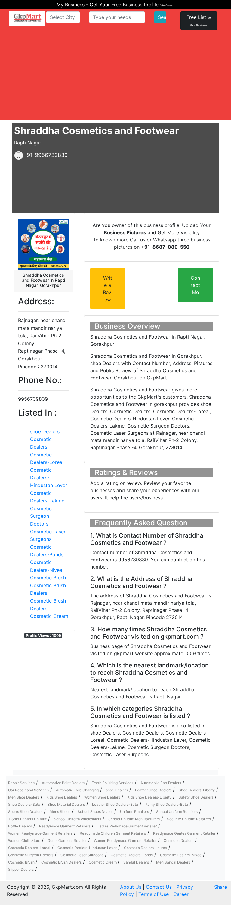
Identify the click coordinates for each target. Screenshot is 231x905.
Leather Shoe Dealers (153, 790)
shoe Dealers (45, 431)
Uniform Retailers (134, 811)
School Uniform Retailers (177, 811)
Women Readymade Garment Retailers (40, 833)
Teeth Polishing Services (112, 783)
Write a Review (107, 288)
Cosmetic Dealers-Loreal (29, 847)
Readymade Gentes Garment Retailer (184, 833)
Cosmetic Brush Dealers (61, 862)
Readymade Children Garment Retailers (113, 833)
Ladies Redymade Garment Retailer (127, 826)
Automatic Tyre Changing (77, 790)
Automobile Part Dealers (160, 783)
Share (220, 887)
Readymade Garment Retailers (64, 826)
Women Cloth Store (24, 840)
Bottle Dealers (20, 826)
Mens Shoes (60, 811)
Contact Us (159, 887)
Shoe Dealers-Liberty (197, 790)
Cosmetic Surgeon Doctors (41, 516)
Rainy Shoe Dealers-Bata (166, 804)
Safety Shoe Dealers (196, 797)
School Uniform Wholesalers (77, 819)
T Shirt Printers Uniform (28, 819)
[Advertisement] (115, 77)
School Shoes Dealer (95, 811)
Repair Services (21, 783)
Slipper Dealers (21, 869)
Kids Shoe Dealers (61, 797)
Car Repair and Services (28, 790)
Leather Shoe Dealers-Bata (115, 804)
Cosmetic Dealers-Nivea (181, 855)
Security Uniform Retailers (189, 819)
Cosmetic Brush (48, 578)
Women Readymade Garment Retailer (125, 840)
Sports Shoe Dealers (25, 811)
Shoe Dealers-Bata (24, 804)
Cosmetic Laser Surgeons (81, 855)
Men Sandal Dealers (173, 862)
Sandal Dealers (136, 862)
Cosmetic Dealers (178, 840)
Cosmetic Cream (49, 616)
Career (181, 894)
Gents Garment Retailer (67, 840)
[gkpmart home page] (27, 18)
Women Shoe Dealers (102, 797)
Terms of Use (153, 894)
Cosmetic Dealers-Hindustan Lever (48, 477)
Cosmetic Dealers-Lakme (145, 847)
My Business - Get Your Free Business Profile (115, 5)
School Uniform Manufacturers (134, 819)
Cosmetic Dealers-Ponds (132, 855)
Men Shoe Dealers (23, 797)
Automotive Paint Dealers (63, 783)
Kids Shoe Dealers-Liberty (149, 797)
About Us (130, 887)
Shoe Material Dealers (66, 804)
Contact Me (195, 285)
